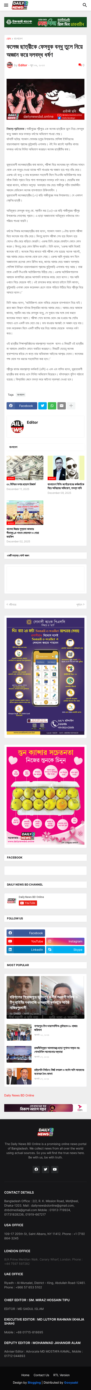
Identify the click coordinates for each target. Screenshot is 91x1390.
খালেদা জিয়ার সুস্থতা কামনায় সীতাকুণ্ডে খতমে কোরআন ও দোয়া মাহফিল (23, 532)
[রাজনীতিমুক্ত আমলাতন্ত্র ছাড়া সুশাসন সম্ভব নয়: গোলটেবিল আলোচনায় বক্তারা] (19, 1054)
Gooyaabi (71, 1382)
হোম (9, 38)
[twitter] (45, 1169)
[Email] (61, 405)
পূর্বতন (79, 604)
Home (25, 1375)
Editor (32, 422)
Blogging (34, 1382)
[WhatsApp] (52, 405)
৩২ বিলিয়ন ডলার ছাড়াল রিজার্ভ (21, 484)
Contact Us (41, 1375)
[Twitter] (42, 405)
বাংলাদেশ (18, 38)
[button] (6, 5)
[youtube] (54, 1169)
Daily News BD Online (19, 1095)
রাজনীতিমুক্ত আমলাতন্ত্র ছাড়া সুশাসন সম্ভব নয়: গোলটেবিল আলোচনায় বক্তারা (57, 1049)
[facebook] (36, 1169)
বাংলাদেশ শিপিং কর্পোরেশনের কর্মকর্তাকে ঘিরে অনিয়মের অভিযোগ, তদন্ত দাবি (66, 486)
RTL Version (61, 1375)
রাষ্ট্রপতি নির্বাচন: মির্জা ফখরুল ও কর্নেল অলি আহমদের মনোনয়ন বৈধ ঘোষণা (59, 1071)
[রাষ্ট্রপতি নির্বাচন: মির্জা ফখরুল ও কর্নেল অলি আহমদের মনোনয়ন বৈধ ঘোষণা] (19, 1076)
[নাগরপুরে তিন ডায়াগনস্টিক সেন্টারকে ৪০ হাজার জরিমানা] (19, 1032)
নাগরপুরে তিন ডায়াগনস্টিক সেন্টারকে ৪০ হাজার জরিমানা (55, 1027)
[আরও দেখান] (71, 405)
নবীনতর (12, 604)
